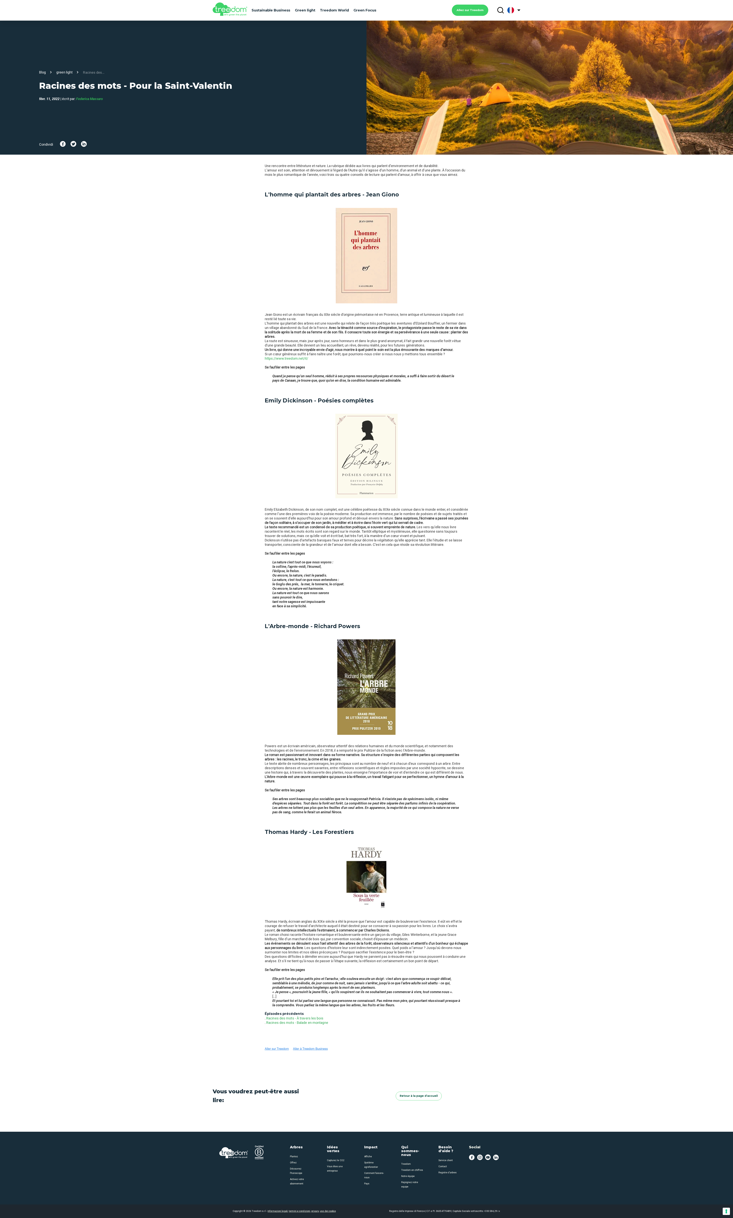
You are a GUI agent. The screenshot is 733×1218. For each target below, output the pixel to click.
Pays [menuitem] (366, 1183)
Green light (305, 10)
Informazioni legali (278, 1211)
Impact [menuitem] (371, 1147)
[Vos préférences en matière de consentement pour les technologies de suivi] (726, 1211)
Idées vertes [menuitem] (333, 1149)
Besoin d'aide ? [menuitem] (445, 1149)
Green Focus (365, 10)
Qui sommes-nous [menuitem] (410, 1151)
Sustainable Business (271, 10)
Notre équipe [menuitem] (408, 1176)
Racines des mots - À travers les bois (294, 1018)
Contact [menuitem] (442, 1166)
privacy (315, 1211)
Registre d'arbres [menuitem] (447, 1172)
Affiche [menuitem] (368, 1156)
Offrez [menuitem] (293, 1162)
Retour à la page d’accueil (419, 1096)
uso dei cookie (328, 1211)
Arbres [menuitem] (296, 1147)
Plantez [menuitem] (294, 1156)
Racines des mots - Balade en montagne (297, 1023)
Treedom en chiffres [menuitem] (412, 1170)
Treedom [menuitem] (406, 1164)
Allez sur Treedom (470, 10)
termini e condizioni (299, 1211)
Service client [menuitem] (445, 1160)
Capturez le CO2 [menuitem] (335, 1160)
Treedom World (334, 10)
